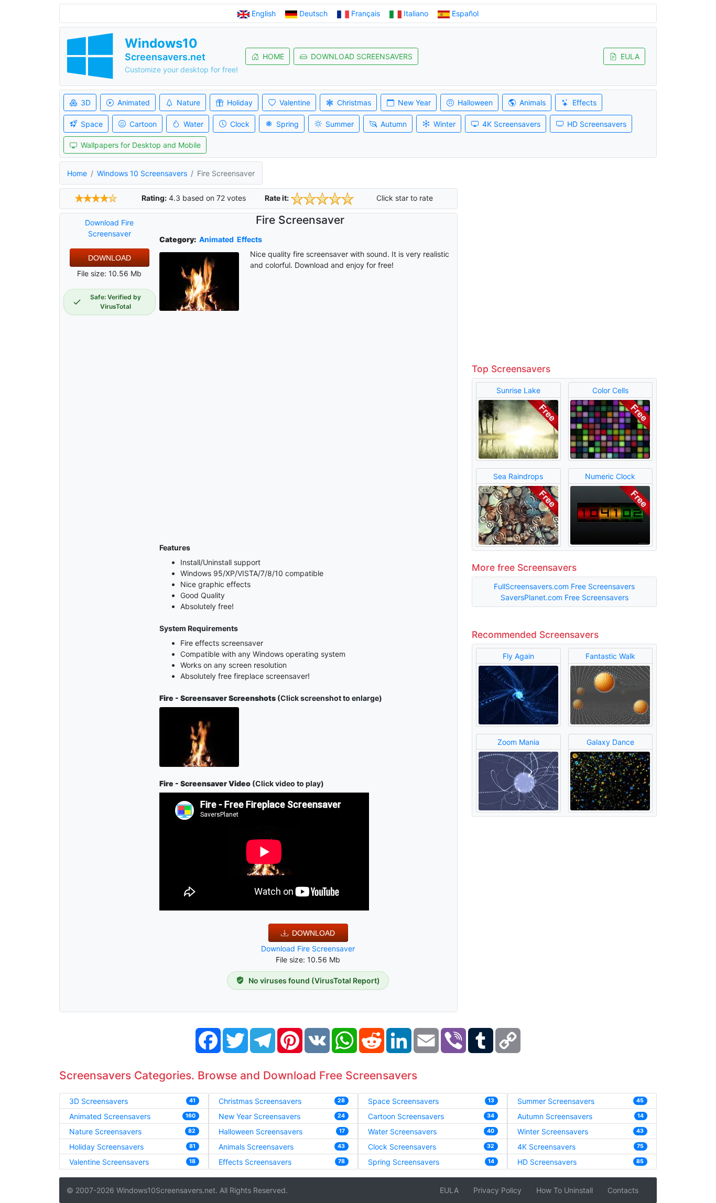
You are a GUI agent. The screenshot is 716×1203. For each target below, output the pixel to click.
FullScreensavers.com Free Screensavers (564, 586)
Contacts (622, 1190)
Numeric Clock (610, 476)
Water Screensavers (402, 1131)
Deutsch (313, 13)
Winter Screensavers (552, 1131)
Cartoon (143, 124)
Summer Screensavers (555, 1101)
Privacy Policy (497, 1190)
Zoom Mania (518, 742)
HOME (273, 56)
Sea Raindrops (518, 476)
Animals (532, 102)
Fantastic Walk (610, 656)
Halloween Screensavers (260, 1131)
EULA (630, 56)
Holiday (240, 102)
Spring (287, 124)
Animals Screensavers (256, 1146)
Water (193, 124)
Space (92, 124)
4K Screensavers (511, 124)
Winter (444, 124)
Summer (340, 124)
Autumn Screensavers (554, 1116)
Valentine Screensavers (109, 1161)
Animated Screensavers (109, 1116)
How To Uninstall (564, 1190)
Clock (239, 124)
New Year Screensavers (259, 1116)
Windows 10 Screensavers (142, 173)
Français (365, 13)
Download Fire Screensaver (308, 948)
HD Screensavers (596, 124)
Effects (584, 102)
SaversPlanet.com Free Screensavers (564, 597)
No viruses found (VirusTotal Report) (314, 980)
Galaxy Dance (610, 742)
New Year (414, 102)
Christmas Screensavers (260, 1101)
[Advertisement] (308, 443)
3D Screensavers (98, 1101)
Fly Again (518, 656)
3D (86, 102)
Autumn (394, 124)
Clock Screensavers (402, 1146)
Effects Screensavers (255, 1161)
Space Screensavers (403, 1101)
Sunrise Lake (518, 390)
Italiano (416, 13)
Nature (188, 102)
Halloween (475, 102)
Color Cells (610, 390)
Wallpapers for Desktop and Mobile (141, 144)
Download (109, 258)
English (263, 13)
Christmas (354, 102)
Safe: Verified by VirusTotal (115, 301)
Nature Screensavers (105, 1131)
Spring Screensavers (403, 1161)
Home (77, 173)
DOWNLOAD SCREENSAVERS (362, 56)
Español (464, 13)
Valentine (294, 102)
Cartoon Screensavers (406, 1116)
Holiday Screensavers (106, 1146)
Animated (133, 102)
